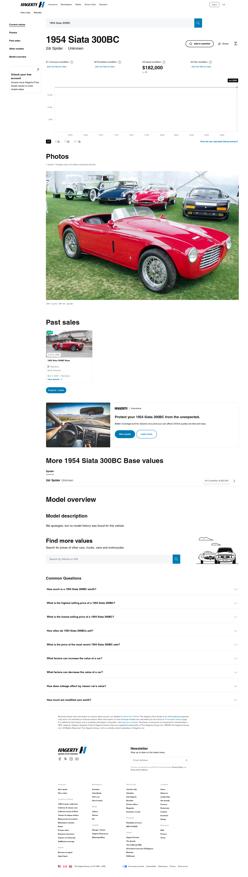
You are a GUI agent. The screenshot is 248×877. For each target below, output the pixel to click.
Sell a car (96, 797)
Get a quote (125, 434)
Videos (95, 811)
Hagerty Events (132, 837)
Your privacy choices (136, 866)
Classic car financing (66, 838)
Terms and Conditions (139, 770)
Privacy (163, 834)
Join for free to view (56, 66)
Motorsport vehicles (66, 823)
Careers (163, 804)
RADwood (130, 856)
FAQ (162, 830)
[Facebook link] (60, 759)
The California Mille (134, 845)
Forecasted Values (173, 719)
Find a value (25, 13)
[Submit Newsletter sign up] (186, 760)
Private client (63, 830)
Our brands (165, 800)
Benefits (129, 800)
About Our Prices (131, 716)
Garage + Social (98, 830)
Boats (60, 826)
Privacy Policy (177, 767)
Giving (163, 819)
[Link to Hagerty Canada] (65, 866)
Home (162, 789)
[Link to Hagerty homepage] (72, 751)
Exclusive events (133, 812)
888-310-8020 (131, 826)
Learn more (146, 434)
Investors (164, 815)
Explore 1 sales (56, 390)
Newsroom (164, 808)
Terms (163, 838)
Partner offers (132, 804)
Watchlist (37, 13)
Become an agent (65, 852)
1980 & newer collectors (68, 804)
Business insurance (66, 834)
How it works (97, 800)
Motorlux (129, 852)
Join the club (131, 789)
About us (164, 793)
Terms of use (183, 866)
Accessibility (151, 866)
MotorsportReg (98, 837)
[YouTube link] (77, 759)
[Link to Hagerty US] (59, 866)
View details (53, 379)
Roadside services (134, 823)
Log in (214, 4)
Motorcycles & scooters (68, 819)
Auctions (95, 789)
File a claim (62, 793)
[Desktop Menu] (223, 4)
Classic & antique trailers (68, 815)
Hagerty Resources (100, 834)
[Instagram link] (71, 759)
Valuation (130, 793)
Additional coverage (66, 841)
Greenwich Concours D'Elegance (139, 849)
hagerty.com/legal (130, 722)
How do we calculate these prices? (219, 141)
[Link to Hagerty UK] (70, 866)
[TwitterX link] (65, 759)
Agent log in (63, 856)
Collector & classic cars (68, 808)
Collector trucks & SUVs (68, 811)
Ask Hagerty (131, 797)
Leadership (165, 797)
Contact (163, 812)
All (93, 819)
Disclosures (162, 866)
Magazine (130, 808)
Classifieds (96, 793)
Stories (95, 815)
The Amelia (130, 841)
